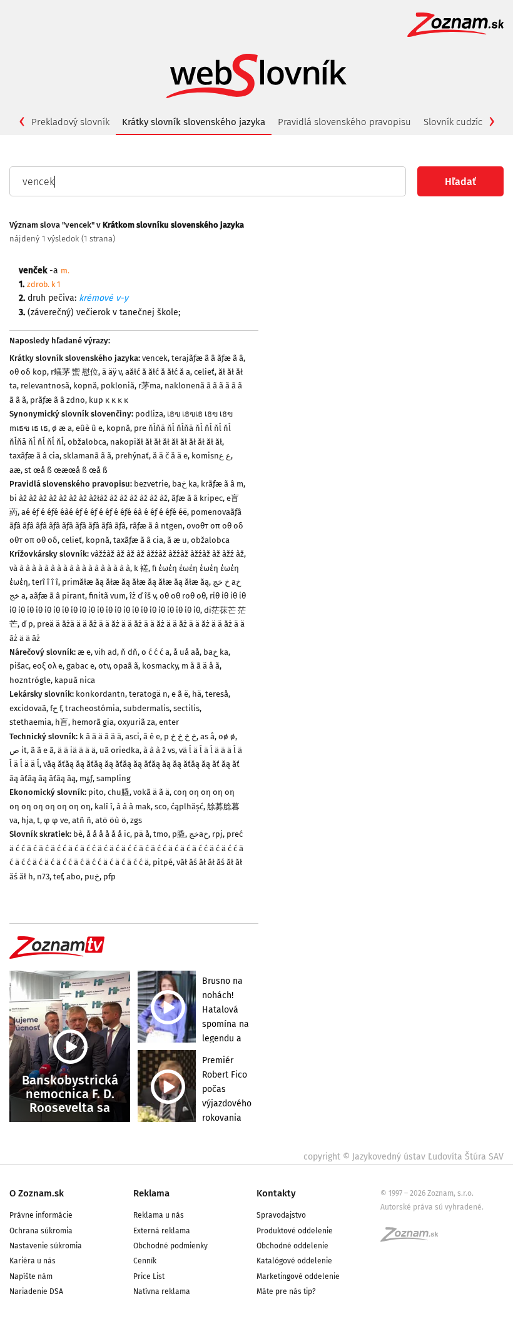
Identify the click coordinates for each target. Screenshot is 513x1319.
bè (78, 834)
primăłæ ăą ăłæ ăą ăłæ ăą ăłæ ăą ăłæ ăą (135, 582)
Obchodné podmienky (170, 1245)
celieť (204, 371)
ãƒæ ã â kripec (197, 498)
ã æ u (177, 540)
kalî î (103, 806)
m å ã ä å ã (200, 665)
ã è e (151, 736)
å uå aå (186, 652)
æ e (84, 652)
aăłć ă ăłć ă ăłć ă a (157, 371)
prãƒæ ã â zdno (57, 400)
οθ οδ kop (28, 371)
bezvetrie (151, 483)
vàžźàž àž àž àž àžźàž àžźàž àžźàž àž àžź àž (167, 553)
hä (196, 694)
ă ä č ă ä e (170, 455)
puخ (91, 876)
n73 (43, 876)
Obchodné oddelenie (292, 1245)
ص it (18, 750)
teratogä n (148, 694)
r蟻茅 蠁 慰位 (74, 371)
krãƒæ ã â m (222, 483)
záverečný (51, 312)
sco (161, 806)
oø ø (226, 736)
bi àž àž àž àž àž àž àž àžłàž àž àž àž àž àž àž (88, 498)
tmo (160, 834)
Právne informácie (41, 1215)
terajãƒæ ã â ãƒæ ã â (207, 358)
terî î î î (45, 582)
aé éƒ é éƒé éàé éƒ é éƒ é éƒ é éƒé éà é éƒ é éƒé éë (104, 512)
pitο (96, 792)
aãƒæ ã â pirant (57, 595)
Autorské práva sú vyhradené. (432, 1207)
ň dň (129, 652)
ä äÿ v (111, 371)
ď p (27, 624)
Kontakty (276, 1193)
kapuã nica (74, 680)
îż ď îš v (143, 595)
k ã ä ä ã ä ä (100, 736)
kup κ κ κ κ (108, 400)
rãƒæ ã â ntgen (156, 525)
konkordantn (100, 694)
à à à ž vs (159, 750)
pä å (142, 834)
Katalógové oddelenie (294, 1260)
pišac (19, 665)
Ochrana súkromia (41, 1230)
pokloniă (118, 385)
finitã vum (107, 595)
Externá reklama (161, 1230)
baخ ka (184, 483)
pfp (109, 876)
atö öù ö (110, 820)
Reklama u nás (158, 1215)
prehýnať (132, 455)
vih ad (105, 652)
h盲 (61, 722)
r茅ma (149, 385)
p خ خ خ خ (180, 736)
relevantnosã (45, 385)
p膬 (178, 834)
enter (169, 722)
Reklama (151, 1193)
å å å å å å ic (108, 834)
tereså (216, 694)
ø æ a (62, 428)
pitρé (163, 862)
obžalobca (87, 442)
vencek (155, 358)
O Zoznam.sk (36, 1193)
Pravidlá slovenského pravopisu (344, 122)
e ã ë (179, 694)
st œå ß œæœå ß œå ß (66, 470)
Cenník (144, 1260)
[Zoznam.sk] (413, 1238)
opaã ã (125, 665)
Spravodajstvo (281, 1215)
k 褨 (141, 568)
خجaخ (198, 834)
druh (37, 298)
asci (132, 736)
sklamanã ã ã (87, 455)
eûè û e (89, 428)
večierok (93, 312)
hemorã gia (93, 722)
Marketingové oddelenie (298, 1276)
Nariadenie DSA (36, 1291)
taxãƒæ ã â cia (34, 455)
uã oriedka (119, 750)
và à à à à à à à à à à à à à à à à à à (69, 568)
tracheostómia (92, 708)
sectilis (186, 708)
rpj (217, 834)
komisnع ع (211, 455)
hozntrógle (30, 680)
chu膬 (119, 792)
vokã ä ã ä (151, 792)
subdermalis (146, 708)
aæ (15, 470)
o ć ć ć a (155, 652)
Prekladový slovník (70, 122)
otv (103, 665)
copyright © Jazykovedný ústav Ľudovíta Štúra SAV (403, 1156)
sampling (113, 778)
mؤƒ (86, 778)
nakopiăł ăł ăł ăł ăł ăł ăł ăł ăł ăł (166, 442)
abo (73, 876)
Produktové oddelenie (294, 1230)
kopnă (85, 385)
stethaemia (30, 722)
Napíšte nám (31, 1276)
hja (27, 820)
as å (207, 736)
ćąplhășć (187, 806)
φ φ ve (56, 820)
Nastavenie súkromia (45, 1245)
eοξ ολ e (48, 665)
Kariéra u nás (32, 1260)
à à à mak (133, 806)
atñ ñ (81, 820)
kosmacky (160, 665)
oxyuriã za (136, 722)
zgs (136, 820)
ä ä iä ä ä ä (77, 750)
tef (58, 876)
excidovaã (27, 708)
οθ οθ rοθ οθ (183, 595)
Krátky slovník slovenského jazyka (193, 122)
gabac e (80, 665)
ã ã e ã (42, 750)
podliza (149, 413)
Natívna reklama (161, 1291)
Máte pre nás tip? (286, 1291)
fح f (55, 708)
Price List (149, 1276)
